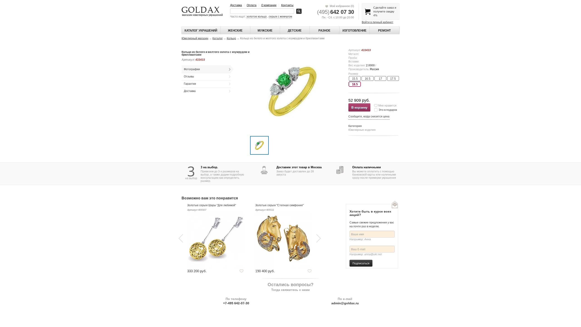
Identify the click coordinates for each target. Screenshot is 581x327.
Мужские (265, 30)
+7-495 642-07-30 (236, 303)
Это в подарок (388, 109)
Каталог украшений (201, 30)
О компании (268, 5)
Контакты (287, 5)
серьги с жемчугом (280, 16)
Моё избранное (341, 6)
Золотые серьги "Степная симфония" (279, 205)
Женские (235, 30)
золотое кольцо (256, 16)
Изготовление (354, 30)
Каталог (217, 38)
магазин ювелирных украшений (202, 15)
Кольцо (231, 38)
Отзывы (189, 76)
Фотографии (192, 69)
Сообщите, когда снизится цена (368, 116)
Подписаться (360, 263)
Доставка (236, 5)
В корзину (359, 107)
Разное (324, 30)
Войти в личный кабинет (377, 22)
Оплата (251, 5)
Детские (295, 30)
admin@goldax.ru (345, 303)
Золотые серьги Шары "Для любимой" (211, 205)
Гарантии (190, 83)
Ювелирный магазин (195, 38)
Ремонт (384, 30)
